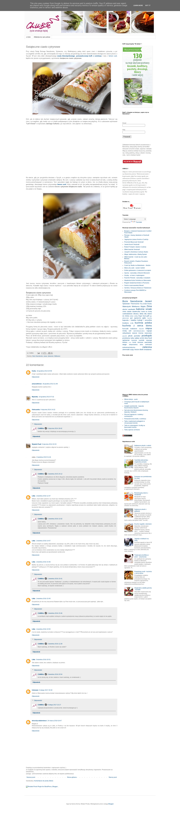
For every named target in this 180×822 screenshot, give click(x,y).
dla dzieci (148, 314)
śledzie (136, 349)
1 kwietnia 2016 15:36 (43, 562)
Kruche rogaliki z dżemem (143, 524)
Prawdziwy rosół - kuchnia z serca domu (143, 572)
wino (141, 344)
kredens (125, 323)
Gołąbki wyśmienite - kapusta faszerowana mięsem (134, 407)
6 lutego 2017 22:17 (54, 705)
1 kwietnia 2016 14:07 (43, 541)
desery (136, 314)
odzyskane (126, 333)
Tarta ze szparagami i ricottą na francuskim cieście (134, 426)
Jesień (148, 301)
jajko (144, 318)
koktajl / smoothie (144, 320)
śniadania (147, 349)
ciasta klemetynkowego (66, 56)
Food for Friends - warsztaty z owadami (137, 278)
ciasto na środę (146, 311)
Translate (139, 222)
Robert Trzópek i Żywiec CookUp (135, 247)
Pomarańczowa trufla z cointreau (135, 419)
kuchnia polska (143, 322)
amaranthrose (37, 384)
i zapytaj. (142, 194)
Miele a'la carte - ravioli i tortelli (134, 268)
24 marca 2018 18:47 (55, 721)
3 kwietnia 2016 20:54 (55, 674)
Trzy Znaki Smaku (146, 304)
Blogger (111, 804)
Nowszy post (31, 777)
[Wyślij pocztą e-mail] (42, 353)
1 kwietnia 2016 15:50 (43, 629)
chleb (124, 311)
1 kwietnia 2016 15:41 (55, 578)
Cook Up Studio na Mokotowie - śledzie (137, 265)
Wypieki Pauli (36, 444)
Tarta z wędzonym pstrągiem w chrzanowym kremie (134, 422)
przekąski (147, 335)
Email (124, 123)
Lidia (33, 496)
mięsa (148, 328)
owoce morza (137, 333)
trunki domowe (137, 342)
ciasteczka (136, 311)
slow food (148, 338)
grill (147, 316)
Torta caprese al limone (132, 430)
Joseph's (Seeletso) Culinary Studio (136, 252)
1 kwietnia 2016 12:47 (43, 496)
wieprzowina (133, 344)
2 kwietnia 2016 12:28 (55, 644)
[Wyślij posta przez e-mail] (38, 353)
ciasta (45, 356)
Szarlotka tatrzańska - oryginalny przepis (141, 461)
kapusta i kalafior (129, 320)
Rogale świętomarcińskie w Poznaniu (136, 283)
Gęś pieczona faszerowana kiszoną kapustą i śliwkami (136, 411)
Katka (34, 371)
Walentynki (126, 306)
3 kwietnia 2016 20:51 (43, 659)
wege (124, 344)
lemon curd (113, 56)
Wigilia (143, 306)
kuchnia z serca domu (137, 325)
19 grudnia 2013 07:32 (46, 397)
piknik (130, 336)
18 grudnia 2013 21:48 (50, 384)
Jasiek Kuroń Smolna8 (131, 244)
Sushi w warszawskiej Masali (134, 285)
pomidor (137, 336)
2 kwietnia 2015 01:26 (43, 457)
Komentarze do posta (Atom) (43, 781)
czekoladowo (127, 314)
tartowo (124, 342)
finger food (142, 316)
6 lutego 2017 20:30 (45, 690)
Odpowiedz (35, 377)
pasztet (124, 336)
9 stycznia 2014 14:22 (48, 409)
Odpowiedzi (38, 424)
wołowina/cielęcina (128, 347)
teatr (130, 342)
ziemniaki (126, 349)
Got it (147, 5)
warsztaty (148, 342)
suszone (134, 340)
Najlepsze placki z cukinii (142, 445)
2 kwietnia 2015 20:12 (55, 474)
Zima (149, 306)
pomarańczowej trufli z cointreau (89, 56)
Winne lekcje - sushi (131, 399)
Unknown (35, 690)
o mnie (28, 37)
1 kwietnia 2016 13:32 (55, 519)
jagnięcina (137, 318)
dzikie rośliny (134, 316)
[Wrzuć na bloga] (44, 353)
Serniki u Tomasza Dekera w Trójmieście (137, 288)
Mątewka (35, 397)
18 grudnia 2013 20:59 (44, 371)
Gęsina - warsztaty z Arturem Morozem (137, 273)
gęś (131, 318)
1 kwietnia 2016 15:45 (43, 598)
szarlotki (141, 340)
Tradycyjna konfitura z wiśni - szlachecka (141, 556)
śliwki (141, 349)
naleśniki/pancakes (139, 331)
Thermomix (135, 304)
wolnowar (148, 344)
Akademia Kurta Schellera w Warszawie (137, 280)
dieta (141, 314)
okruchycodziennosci (39, 721)
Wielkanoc (57, 356)
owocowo (148, 333)
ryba (132, 338)
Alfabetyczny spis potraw (42, 37)
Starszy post (113, 777)
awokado (131, 309)
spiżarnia (125, 340)
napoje (149, 331)
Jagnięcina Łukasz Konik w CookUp (136, 239)
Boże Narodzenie (37, 356)
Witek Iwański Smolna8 (132, 249)
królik (131, 323)
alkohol (124, 309)
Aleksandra (36, 409)
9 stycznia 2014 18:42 (55, 428)
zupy (132, 349)
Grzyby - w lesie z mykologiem (134, 275)
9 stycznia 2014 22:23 (49, 444)
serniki (142, 338)
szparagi (149, 340)
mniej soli (126, 331)
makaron (133, 329)
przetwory (126, 338)
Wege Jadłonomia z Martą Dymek (135, 254)
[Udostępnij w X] (47, 353)
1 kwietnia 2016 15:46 (55, 613)
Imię (123, 130)
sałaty (137, 338)
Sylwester (51, 356)
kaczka (149, 318)
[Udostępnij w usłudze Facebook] (49, 353)
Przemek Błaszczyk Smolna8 (134, 242)
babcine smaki (144, 309)
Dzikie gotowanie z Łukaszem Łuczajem (137, 270)
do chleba (125, 316)
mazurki (141, 328)
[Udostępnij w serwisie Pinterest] (51, 353)
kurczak (125, 329)
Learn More (138, 5)
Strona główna (72, 777)
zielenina (147, 347)
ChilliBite (41, 428)
